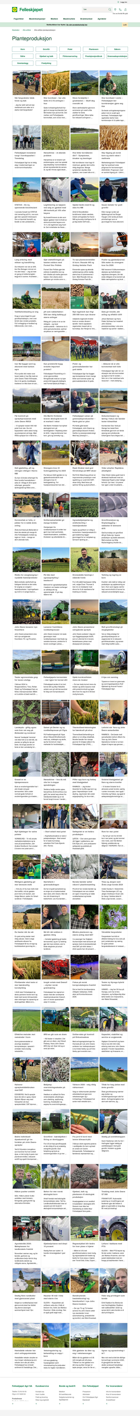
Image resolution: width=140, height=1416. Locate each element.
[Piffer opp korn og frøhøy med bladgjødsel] (84, 764)
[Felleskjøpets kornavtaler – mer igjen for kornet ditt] (56, 662)
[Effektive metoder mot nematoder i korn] (27, 1019)
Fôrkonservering (70, 56)
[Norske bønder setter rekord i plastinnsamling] (84, 866)
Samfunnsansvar (112, 1397)
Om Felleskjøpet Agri (90, 1397)
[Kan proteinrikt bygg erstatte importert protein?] (56, 348)
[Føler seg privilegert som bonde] (113, 1280)
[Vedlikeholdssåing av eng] (27, 296)
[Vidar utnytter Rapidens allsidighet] (113, 452)
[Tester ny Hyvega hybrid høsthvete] (113, 967)
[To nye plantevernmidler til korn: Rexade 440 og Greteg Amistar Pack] (84, 244)
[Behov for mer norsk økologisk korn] (56, 1176)
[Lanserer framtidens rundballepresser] (56, 611)
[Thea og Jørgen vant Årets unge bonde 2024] (113, 866)
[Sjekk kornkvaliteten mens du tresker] (84, 662)
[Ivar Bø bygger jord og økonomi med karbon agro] (27, 348)
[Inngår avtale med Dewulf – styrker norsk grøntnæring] (56, 967)
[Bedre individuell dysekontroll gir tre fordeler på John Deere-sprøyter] (27, 1121)
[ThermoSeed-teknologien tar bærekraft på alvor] (84, 712)
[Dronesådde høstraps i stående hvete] (84, 559)
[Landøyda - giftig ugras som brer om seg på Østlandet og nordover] (27, 712)
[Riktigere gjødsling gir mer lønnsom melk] (27, 866)
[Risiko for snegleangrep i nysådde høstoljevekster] (27, 559)
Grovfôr (46, 49)
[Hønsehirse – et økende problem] (56, 137)
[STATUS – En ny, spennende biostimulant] (27, 189)
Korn (23, 49)
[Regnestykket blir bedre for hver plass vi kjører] (84, 1228)
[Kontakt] (120, 9)
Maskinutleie (69, 18)
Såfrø (22, 56)
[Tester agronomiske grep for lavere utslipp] (27, 662)
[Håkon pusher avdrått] (27, 1176)
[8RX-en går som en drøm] (56, 1019)
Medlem (54, 18)
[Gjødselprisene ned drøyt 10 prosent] (56, 1228)
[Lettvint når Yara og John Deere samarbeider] (113, 712)
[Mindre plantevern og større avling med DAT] (84, 917)
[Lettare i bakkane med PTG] (113, 1228)
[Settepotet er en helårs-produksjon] (84, 816)
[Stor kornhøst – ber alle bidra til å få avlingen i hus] (56, 82)
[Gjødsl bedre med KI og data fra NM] (84, 189)
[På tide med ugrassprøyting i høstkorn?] (56, 559)
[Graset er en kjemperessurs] (27, 764)
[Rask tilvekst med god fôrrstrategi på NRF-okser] (84, 452)
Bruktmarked (86, 18)
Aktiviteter (86, 1394)
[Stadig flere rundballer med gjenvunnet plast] (27, 1280)
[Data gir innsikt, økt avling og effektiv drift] (113, 296)
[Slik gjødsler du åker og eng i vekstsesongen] (84, 1335)
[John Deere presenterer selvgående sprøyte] (84, 611)
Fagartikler (19, 18)
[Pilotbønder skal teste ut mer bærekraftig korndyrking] (27, 967)
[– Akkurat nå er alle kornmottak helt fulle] (113, 348)
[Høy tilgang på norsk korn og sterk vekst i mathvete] (113, 137)
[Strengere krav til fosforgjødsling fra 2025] (56, 452)
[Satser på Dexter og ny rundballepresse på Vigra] (56, 712)
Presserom (86, 1391)
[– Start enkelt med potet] (56, 816)
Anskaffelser (110, 1400)
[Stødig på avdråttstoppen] (113, 1121)
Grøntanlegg (22, 63)
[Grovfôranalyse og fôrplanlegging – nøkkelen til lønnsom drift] (113, 505)
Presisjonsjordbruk (93, 56)
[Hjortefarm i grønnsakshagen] (56, 866)
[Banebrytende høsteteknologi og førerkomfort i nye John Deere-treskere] (84, 1280)
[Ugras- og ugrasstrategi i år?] (113, 1335)
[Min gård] (125, 9)
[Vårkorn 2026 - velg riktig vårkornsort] (84, 1069)
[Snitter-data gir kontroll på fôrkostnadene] (84, 1019)
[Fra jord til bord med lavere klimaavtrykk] (84, 1121)
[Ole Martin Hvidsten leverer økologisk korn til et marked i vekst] (56, 400)
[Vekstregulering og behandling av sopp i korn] (56, 1335)
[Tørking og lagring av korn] (113, 559)
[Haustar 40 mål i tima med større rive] (56, 1280)
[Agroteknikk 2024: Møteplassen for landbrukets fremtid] (27, 1228)
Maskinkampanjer (37, 18)
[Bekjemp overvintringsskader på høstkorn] (56, 1069)
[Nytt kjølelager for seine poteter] (27, 816)
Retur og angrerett (42, 1400)
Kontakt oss (40, 1391)
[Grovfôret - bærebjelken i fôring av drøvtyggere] (56, 1121)
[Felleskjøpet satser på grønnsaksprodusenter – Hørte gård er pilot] (84, 400)
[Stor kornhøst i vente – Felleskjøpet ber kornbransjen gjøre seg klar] (113, 82)
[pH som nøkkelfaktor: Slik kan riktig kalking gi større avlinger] (56, 296)
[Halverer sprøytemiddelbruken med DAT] (27, 1069)
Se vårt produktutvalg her (76, 24)
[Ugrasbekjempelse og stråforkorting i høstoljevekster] (84, 505)
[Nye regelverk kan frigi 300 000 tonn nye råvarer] (84, 296)
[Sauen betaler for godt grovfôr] (113, 189)
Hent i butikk (40, 1394)
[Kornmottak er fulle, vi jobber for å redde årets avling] (27, 505)
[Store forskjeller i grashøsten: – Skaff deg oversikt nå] (84, 82)
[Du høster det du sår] (27, 917)
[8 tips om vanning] (113, 662)
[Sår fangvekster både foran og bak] (27, 82)
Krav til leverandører (113, 1394)
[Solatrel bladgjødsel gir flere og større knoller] (113, 764)
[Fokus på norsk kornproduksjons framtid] (84, 967)
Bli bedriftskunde (65, 1394)
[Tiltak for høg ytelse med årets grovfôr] (113, 1069)
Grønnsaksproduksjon (117, 56)
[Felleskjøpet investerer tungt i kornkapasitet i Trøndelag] (27, 137)
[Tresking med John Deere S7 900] (113, 1176)
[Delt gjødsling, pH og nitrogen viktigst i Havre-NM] (27, 452)
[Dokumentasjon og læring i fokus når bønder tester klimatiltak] (113, 400)
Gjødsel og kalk (46, 56)
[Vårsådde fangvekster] (113, 917)
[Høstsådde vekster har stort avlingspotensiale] (27, 1335)
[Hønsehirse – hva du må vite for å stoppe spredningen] (56, 764)
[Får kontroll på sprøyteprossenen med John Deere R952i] (27, 400)
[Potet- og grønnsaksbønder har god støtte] (84, 348)
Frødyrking (46, 63)
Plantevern (93, 49)
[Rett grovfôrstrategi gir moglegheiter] (113, 611)
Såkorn (117, 49)
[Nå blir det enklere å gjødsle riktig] (56, 917)
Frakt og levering (42, 1397)
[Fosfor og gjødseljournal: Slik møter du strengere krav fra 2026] (113, 244)
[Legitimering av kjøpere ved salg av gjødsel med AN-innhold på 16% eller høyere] (56, 189)
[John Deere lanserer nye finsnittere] (27, 611)
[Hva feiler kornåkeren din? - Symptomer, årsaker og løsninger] (84, 137)
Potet (70, 49)
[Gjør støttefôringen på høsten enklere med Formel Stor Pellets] (56, 244)
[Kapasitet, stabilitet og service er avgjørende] (113, 1019)
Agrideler (102, 18)
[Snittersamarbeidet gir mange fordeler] (56, 505)
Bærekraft (86, 1400)
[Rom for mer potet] (113, 816)
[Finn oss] (115, 9)
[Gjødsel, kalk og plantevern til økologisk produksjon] (84, 1176)
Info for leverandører (113, 1391)
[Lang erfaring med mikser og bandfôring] (27, 244)
